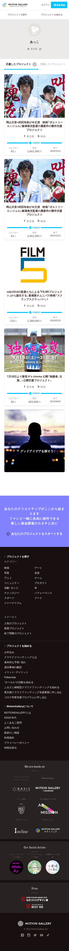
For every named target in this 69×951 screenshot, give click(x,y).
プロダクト (40, 583)
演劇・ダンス (11, 588)
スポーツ (9, 598)
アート (38, 568)
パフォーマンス (43, 593)
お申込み (9, 652)
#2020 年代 (10, 717)
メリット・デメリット (16, 672)
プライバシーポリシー (16, 742)
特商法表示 (10, 747)
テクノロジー (11, 593)
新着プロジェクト (14, 628)
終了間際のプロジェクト (18, 633)
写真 (6, 573)
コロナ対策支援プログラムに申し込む (25, 697)
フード (38, 598)
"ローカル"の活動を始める (18, 682)
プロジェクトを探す (17, 14)
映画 (6, 568)
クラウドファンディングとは (20, 657)
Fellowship (10, 677)
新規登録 (60, 5)
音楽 (37, 573)
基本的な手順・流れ (15, 662)
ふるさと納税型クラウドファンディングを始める (31, 687)
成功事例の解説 (13, 667)
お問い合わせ (11, 727)
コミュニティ (11, 583)
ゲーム (38, 578)
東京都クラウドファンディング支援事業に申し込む (33, 692)
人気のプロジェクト (15, 623)
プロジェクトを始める (52, 14)
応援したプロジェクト (20, 64)
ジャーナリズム (13, 603)
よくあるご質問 (13, 722)
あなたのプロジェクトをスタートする (36, 533)
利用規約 (9, 737)
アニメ (8, 578)
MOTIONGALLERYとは (17, 712)
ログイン (45, 4)
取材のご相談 (11, 732)
